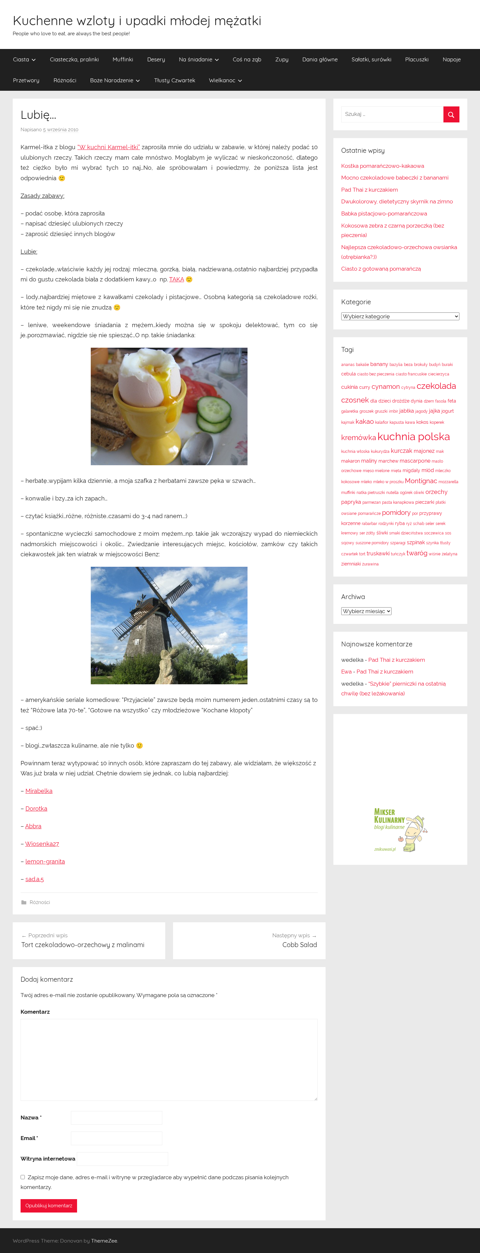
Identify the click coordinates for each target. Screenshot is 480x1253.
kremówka (358, 437)
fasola (440, 401)
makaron (350, 461)
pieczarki (424, 502)
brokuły (421, 364)
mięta (396, 470)
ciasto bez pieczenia (375, 374)
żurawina (370, 564)
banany (379, 364)
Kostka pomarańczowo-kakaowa (382, 166)
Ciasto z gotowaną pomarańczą (381, 268)
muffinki (348, 492)
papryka (351, 502)
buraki (447, 364)
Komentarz (35, 1011)
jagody (421, 411)
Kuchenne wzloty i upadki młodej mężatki (137, 20)
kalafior (381, 422)
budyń (434, 364)
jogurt (447, 411)
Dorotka (36, 808)
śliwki (382, 532)
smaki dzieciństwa (406, 533)
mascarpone (415, 461)
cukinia (349, 387)
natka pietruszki (371, 492)
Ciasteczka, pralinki (74, 59)
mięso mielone (376, 470)
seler (429, 523)
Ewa (346, 671)
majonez (424, 451)
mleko (366, 482)
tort (362, 554)
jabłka (406, 411)
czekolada (436, 386)
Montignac (421, 481)
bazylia (396, 364)
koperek (437, 422)
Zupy (282, 59)
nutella (392, 492)
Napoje (452, 59)
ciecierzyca (438, 374)
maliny (369, 461)
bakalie (362, 364)
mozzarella (448, 482)
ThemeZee (104, 1240)
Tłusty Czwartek (174, 80)
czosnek (355, 400)
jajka (434, 411)
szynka (432, 543)
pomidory (396, 512)
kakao (365, 421)
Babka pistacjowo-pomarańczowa (384, 213)
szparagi (398, 543)
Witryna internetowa (48, 1158)
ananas (348, 364)
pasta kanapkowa (398, 502)
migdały (411, 470)
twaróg (417, 553)
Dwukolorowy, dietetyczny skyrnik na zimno (397, 201)
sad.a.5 (34, 879)
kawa (410, 422)
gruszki (381, 411)
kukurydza (380, 451)
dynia (417, 401)
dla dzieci (380, 401)
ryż (409, 523)
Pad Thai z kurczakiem (369, 189)
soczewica (434, 533)
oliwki (419, 492)
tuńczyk (398, 554)
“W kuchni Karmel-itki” (108, 147)
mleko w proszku (388, 482)
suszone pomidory (372, 543)
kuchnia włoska (355, 451)
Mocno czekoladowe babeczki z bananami (395, 177)
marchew (388, 461)
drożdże (400, 401)
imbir (393, 411)
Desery (156, 59)
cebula (348, 373)
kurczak (401, 450)
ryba (400, 523)
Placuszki (417, 59)
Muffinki (123, 59)
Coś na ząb (247, 59)
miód (428, 470)
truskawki (378, 553)
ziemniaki (351, 563)
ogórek (406, 492)
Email (29, 1138)
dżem (429, 401)
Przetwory (26, 80)
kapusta (397, 422)
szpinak (416, 542)
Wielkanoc (222, 80)
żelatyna (449, 554)
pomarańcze (369, 513)
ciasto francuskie (411, 374)
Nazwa (31, 1117)
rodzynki (386, 523)
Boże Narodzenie (111, 80)
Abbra (33, 826)
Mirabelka (39, 790)
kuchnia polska (413, 436)
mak (440, 451)
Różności (65, 80)
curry (364, 387)
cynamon (386, 386)
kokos (422, 422)
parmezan (371, 502)
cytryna (408, 387)
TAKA (176, 279)
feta (452, 401)
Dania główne (320, 59)
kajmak (347, 422)
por (415, 513)
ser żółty (367, 533)
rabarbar (369, 523)
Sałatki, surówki (372, 59)
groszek (367, 411)
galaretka (349, 411)
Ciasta (21, 59)
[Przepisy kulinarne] (400, 852)
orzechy (436, 491)
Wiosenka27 (42, 843)
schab (418, 523)
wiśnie (434, 554)
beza (408, 364)
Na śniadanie (195, 59)
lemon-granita (45, 861)
